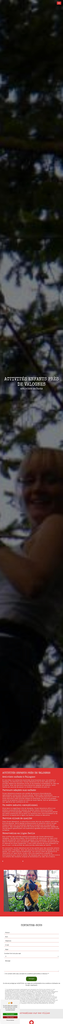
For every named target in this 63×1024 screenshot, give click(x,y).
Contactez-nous (30, 861)
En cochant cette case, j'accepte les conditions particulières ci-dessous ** (27, 973)
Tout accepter (10, 1014)
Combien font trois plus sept (12, 953)
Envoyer (31, 979)
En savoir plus (10, 861)
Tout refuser (10, 1017)
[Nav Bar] (59, 3)
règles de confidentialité (34, 983)
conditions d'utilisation (51, 983)
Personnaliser (10, 1020)
